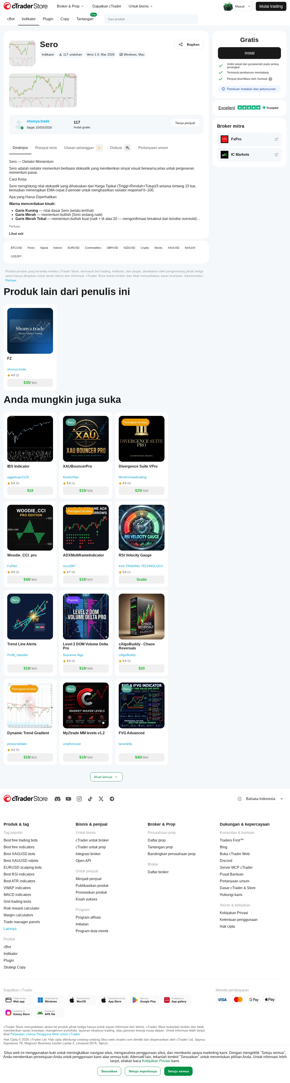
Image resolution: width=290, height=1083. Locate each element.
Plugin (48, 19)
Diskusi (116, 148)
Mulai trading (271, 6)
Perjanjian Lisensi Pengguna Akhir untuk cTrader (45, 1034)
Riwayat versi (46, 148)
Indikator (29, 19)
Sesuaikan (109, 1071)
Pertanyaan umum (153, 148)
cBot (10, 19)
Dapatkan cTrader (106, 6)
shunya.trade (38, 121)
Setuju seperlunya (143, 1071)
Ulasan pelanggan (79, 148)
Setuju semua (178, 1071)
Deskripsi (20, 148)
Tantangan (86, 17)
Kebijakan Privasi (156, 1061)
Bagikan (193, 44)
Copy (64, 19)
